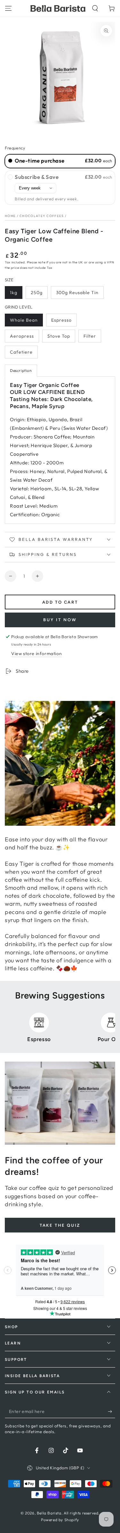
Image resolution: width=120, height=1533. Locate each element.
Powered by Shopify (60, 1519)
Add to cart (60, 602)
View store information (36, 653)
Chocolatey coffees (42, 216)
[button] (95, 8)
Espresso (61, 320)
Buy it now (60, 619)
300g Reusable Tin (77, 292)
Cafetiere (21, 352)
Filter (90, 336)
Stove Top (58, 336)
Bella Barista (49, 1513)
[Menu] (8, 8)
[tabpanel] (60, 450)
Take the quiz (60, 1225)
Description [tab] (21, 370)
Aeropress (22, 336)
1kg (13, 292)
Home (10, 216)
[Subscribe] (111, 1412)
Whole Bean (24, 320)
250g (37, 292)
